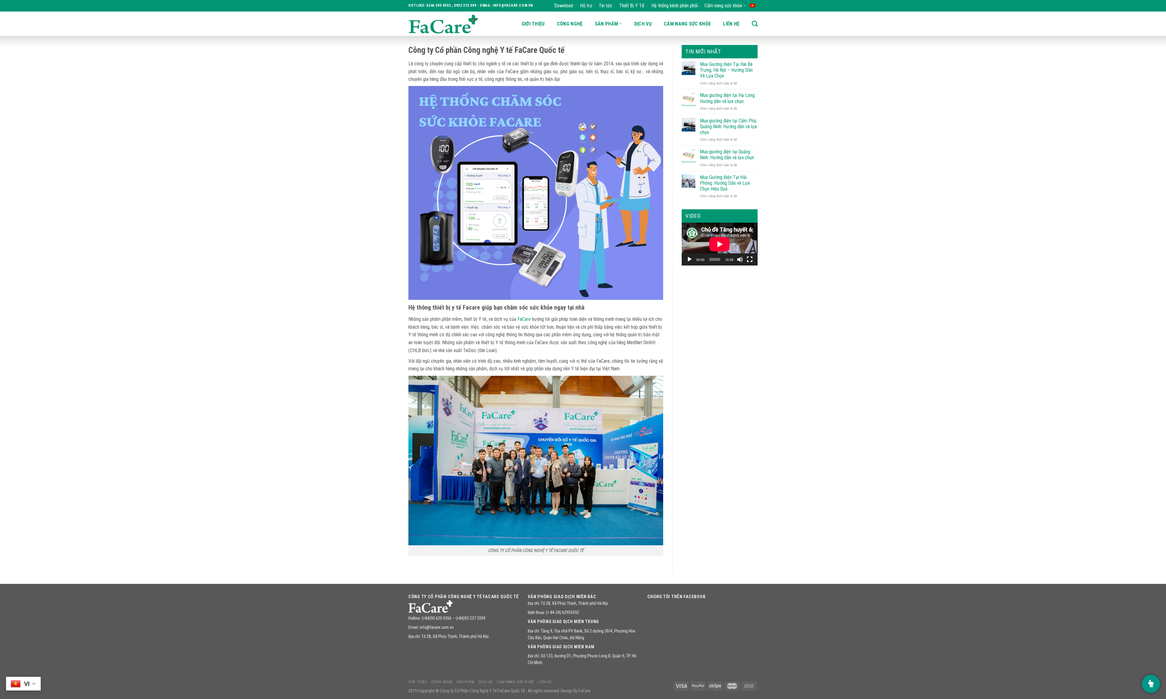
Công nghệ (570, 24)
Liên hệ (731, 24)
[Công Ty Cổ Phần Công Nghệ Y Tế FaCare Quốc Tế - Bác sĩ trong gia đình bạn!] (443, 24)
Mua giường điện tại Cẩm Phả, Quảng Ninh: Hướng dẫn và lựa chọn (728, 126)
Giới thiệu (533, 24)
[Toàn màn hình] (750, 259)
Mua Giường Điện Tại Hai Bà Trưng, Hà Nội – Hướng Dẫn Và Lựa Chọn (726, 70)
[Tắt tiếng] (740, 259)
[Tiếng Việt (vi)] (752, 5)
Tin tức (605, 6)
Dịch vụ (643, 24)
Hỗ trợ (586, 6)
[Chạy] (690, 259)
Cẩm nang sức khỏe (723, 6)
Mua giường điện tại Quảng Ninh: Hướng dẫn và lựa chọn (727, 154)
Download (563, 6)
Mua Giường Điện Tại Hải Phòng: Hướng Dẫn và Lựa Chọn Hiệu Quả (725, 183)
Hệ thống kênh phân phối (674, 6)
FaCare (524, 319)
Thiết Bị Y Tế (631, 6)
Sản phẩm (606, 24)
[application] (720, 244)
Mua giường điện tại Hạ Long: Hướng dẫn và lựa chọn (727, 98)
